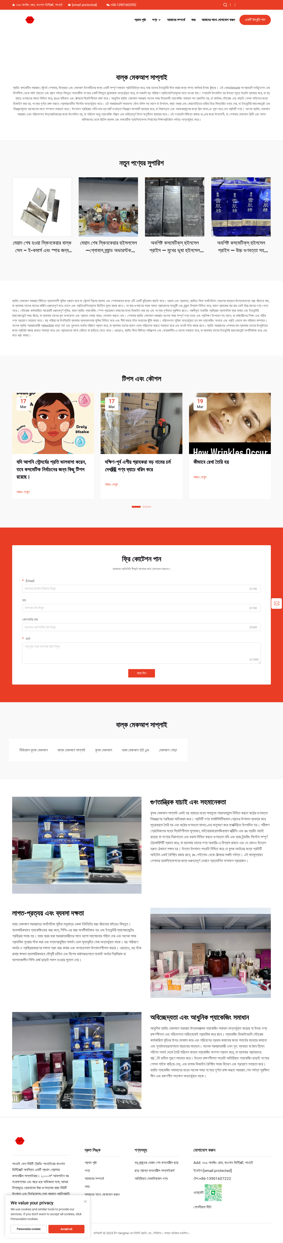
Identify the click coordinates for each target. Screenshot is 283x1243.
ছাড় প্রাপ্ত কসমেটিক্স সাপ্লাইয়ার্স (154, 1170)
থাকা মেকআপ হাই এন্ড (135, 750)
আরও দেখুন (23, 492)
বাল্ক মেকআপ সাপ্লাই (71, 750)
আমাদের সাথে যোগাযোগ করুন (218, 20)
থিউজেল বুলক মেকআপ (33, 750)
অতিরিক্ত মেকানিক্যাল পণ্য (151, 1178)
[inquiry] (276, 603)
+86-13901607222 (215, 1178)
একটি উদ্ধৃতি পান (255, 19)
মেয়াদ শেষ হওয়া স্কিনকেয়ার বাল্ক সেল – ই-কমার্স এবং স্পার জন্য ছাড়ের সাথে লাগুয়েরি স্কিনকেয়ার (42, 247)
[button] (136, 507)
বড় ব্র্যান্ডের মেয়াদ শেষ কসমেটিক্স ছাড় (156, 1162)
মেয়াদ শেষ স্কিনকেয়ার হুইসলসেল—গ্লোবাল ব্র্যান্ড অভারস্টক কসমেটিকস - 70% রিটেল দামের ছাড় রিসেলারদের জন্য (108, 247)
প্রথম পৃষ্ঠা (140, 20)
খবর (193, 20)
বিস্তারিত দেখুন (42, 207)
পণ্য (154, 20)
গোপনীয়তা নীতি (202, 1207)
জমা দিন (141, 673)
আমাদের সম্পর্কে (176, 20)
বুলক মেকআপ (103, 750)
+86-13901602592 (123, 5)
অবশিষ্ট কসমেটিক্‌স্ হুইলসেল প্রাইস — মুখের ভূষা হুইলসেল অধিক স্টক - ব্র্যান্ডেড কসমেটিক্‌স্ (175, 247)
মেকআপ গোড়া (168, 750)
